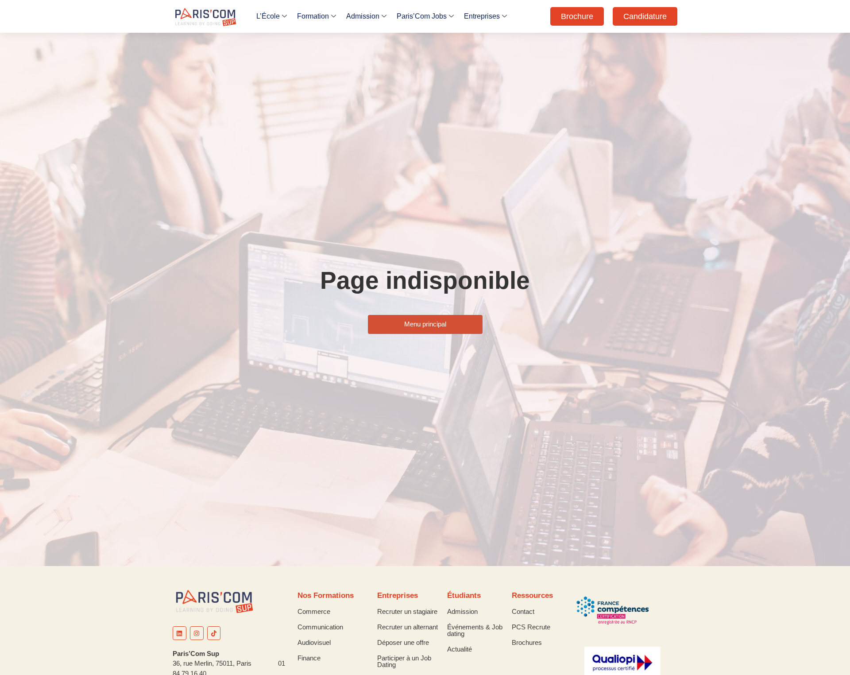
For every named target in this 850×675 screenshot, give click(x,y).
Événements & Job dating (474, 630)
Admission (362, 16)
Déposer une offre (403, 642)
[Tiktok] (214, 633)
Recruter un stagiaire (407, 611)
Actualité (459, 649)
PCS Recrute (531, 627)
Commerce (314, 611)
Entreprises (482, 16)
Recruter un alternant (407, 627)
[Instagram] (197, 633)
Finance (309, 658)
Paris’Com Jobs (422, 16)
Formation (313, 16)
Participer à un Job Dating (404, 661)
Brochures (527, 642)
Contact (523, 611)
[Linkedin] (179, 633)
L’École (268, 16)
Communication (320, 627)
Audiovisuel (314, 642)
